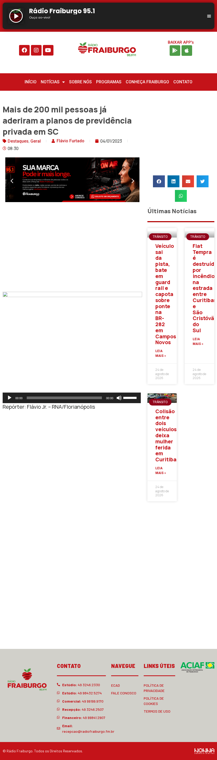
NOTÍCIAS (50, 81)
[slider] (130, 397)
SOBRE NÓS (80, 81)
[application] (72, 398)
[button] (12, 181)
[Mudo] (119, 398)
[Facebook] (24, 50)
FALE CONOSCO (123, 693)
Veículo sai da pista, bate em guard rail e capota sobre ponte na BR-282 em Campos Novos (165, 294)
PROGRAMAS (108, 81)
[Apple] (187, 50)
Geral (35, 141)
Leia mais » (160, 353)
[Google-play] (175, 50)
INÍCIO (31, 81)
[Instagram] (36, 50)
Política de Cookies (154, 701)
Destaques (18, 141)
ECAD (115, 685)
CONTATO (182, 81)
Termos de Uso (157, 711)
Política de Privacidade (154, 688)
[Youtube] (48, 50)
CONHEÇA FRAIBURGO (147, 81)
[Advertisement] (72, 248)
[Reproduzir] (9, 398)
